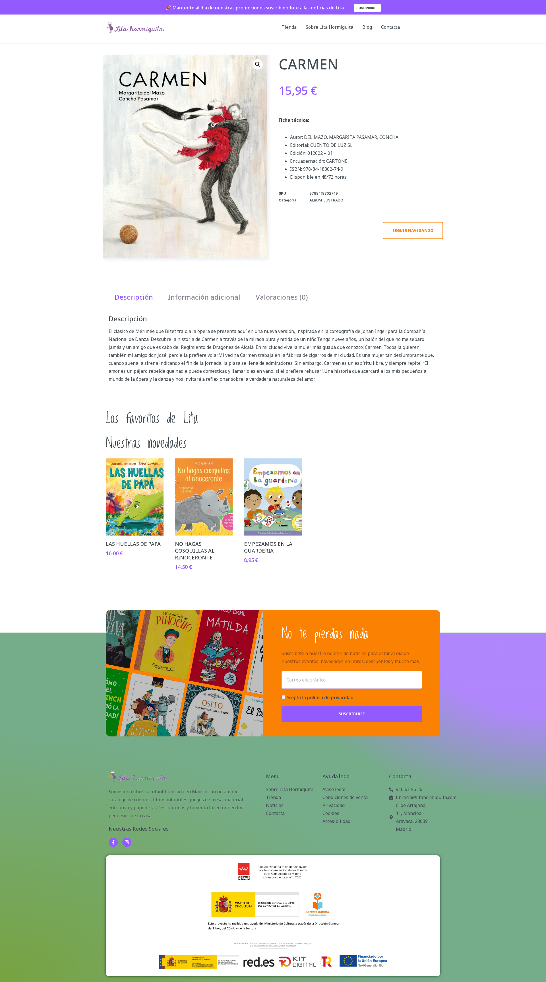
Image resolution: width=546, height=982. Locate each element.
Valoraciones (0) (282, 297)
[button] (258, 64)
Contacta (390, 27)
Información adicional (204, 297)
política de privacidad (330, 697)
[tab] (134, 297)
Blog (367, 27)
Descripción (134, 297)
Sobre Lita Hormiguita (329, 27)
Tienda (289, 27)
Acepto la (319, 697)
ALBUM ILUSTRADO (326, 200)
